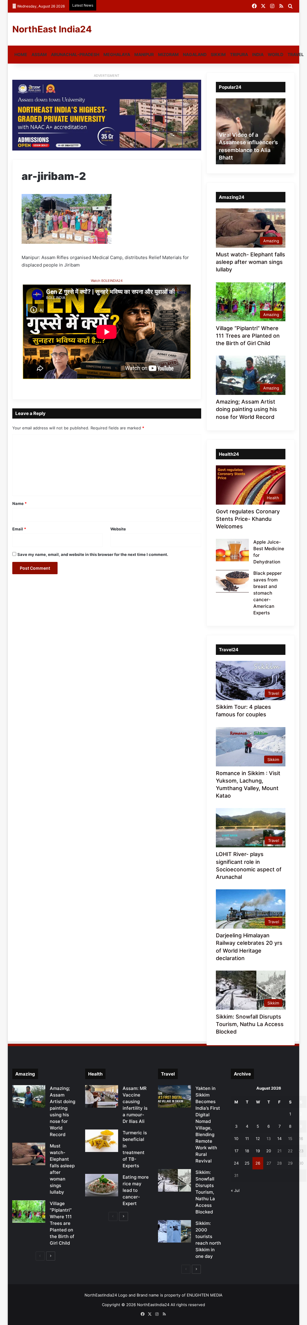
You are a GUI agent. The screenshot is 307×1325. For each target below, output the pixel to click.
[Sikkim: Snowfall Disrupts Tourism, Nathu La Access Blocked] (174, 1180)
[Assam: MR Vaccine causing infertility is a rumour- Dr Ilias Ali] (101, 1096)
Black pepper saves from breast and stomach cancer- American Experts (267, 593)
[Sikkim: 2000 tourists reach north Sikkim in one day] (174, 1231)
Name (19, 503)
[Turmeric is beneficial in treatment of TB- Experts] (101, 1141)
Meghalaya (116, 54)
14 (279, 1138)
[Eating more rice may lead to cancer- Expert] (101, 1185)
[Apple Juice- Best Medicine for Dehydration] (232, 550)
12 (258, 1138)
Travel (296, 54)
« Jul (235, 1190)
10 (236, 1138)
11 (247, 1138)
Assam (39, 54)
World (275, 54)
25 (247, 1163)
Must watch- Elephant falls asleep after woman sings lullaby (250, 262)
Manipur (144, 54)
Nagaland (195, 54)
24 (236, 1163)
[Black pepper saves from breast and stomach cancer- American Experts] (232, 581)
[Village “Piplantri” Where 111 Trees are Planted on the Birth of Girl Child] (28, 1211)
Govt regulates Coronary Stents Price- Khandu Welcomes (248, 519)
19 (258, 1150)
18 (247, 1150)
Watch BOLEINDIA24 (107, 281)
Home (20, 54)
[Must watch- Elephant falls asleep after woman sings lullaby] (28, 1154)
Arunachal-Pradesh (75, 54)
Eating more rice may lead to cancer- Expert (136, 1190)
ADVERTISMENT (106, 75)
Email (19, 529)
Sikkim (218, 54)
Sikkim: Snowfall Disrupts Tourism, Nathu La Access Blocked (250, 1024)
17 (236, 1150)
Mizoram (168, 54)
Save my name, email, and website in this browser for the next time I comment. (92, 554)
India (258, 54)
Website (118, 529)
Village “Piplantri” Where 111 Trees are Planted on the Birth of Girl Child (248, 335)
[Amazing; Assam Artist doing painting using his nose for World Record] (28, 1096)
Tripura (239, 54)
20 (268, 1150)
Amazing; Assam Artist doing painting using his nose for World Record (246, 409)
